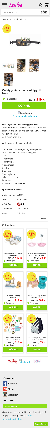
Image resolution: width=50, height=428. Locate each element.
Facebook (12, 383)
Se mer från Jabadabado (25, 116)
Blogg (11, 389)
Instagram (13, 394)
